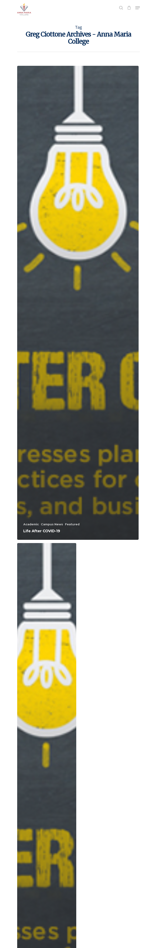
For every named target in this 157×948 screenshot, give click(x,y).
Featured (72, 524)
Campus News (52, 524)
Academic (31, 524)
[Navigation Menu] (137, 8)
